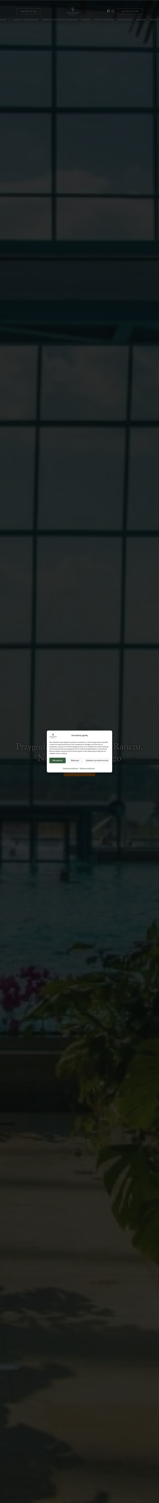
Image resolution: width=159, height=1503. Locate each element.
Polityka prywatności (70, 768)
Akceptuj (57, 760)
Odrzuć (75, 760)
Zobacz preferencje (97, 760)
